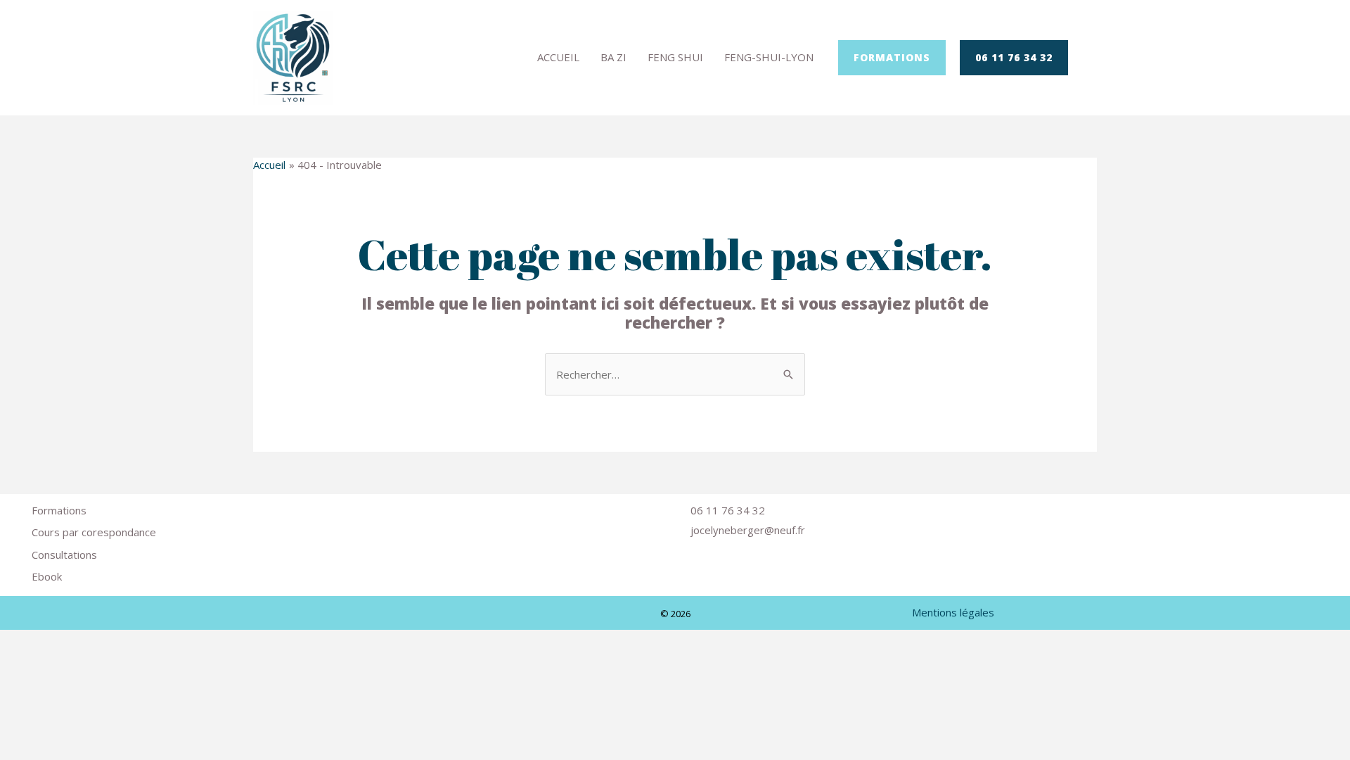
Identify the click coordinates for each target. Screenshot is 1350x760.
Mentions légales (953, 612)
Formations (59, 510)
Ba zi (613, 57)
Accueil (558, 57)
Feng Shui (675, 57)
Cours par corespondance (94, 532)
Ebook (47, 576)
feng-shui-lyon (769, 57)
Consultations (64, 554)
